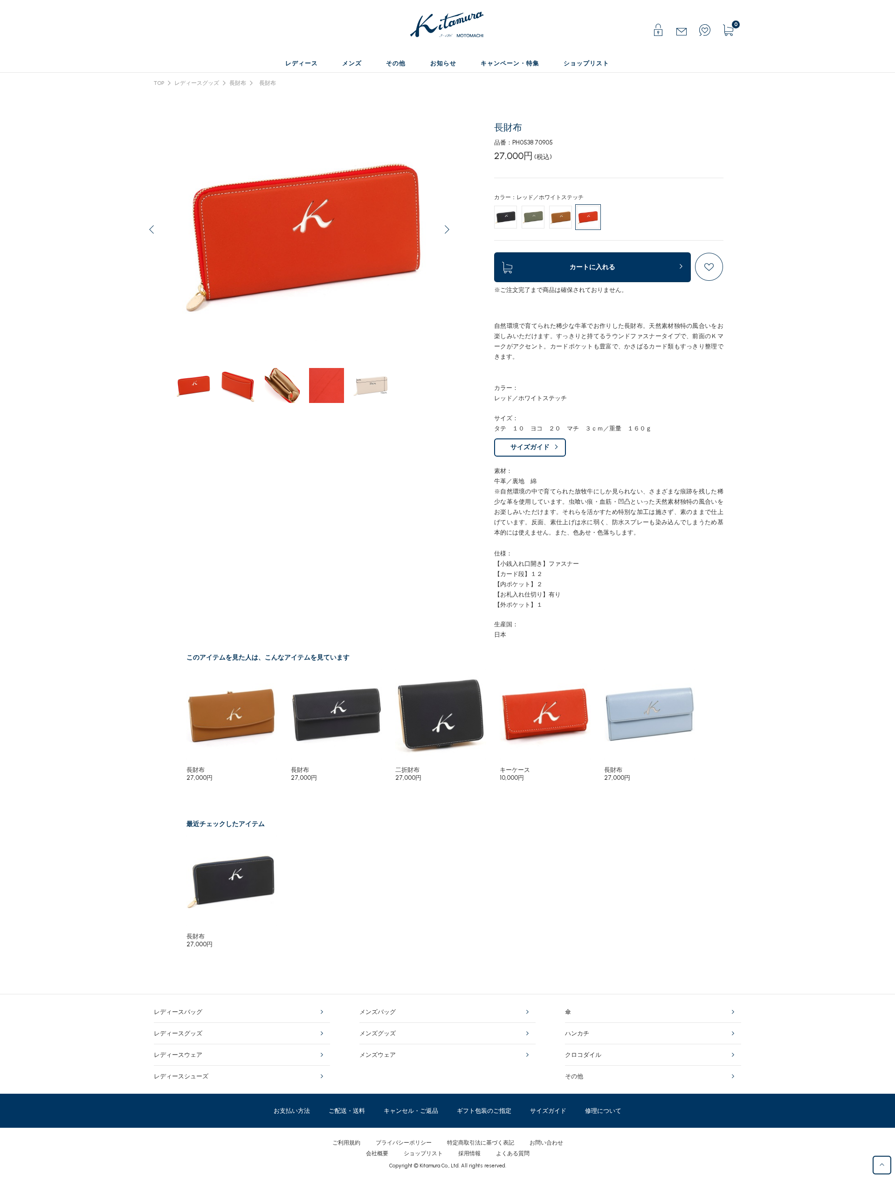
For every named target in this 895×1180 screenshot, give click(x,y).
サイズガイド (530, 447)
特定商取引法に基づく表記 (480, 1142)
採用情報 (469, 1153)
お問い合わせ (546, 1142)
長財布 (237, 83)
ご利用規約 (346, 1142)
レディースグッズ (196, 83)
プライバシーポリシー (404, 1142)
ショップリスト (423, 1153)
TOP (159, 83)
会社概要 (377, 1153)
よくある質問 (513, 1153)
